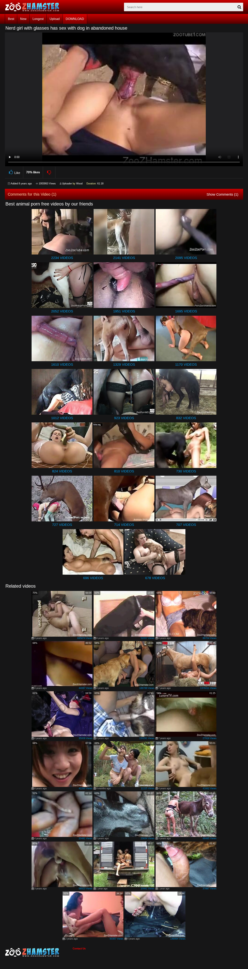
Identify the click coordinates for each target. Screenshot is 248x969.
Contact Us (79, 948)
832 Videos (186, 418)
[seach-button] (239, 7)
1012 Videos (62, 418)
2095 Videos (186, 258)
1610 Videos (62, 364)
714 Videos (124, 525)
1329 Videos (124, 364)
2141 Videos (124, 258)
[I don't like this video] (49, 172)
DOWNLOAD (75, 19)
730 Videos (186, 471)
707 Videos (186, 525)
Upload (55, 19)
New (23, 19)
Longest (38, 19)
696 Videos (93, 578)
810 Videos (124, 471)
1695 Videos (186, 311)
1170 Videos (186, 364)
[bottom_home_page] (39, 952)
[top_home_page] (34, 7)
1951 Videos (124, 311)
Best (11, 19)
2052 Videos (62, 311)
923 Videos (124, 418)
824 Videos (62, 471)
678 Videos (155, 578)
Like (17, 173)
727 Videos (62, 525)
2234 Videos (62, 258)
